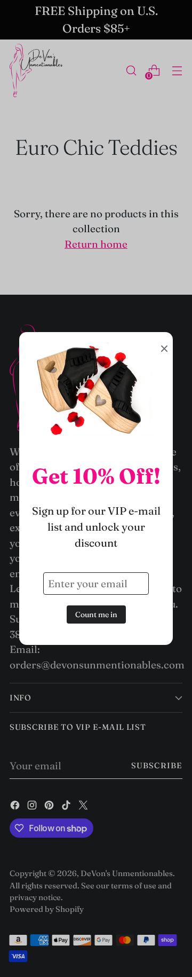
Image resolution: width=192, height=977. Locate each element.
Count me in (96, 614)
